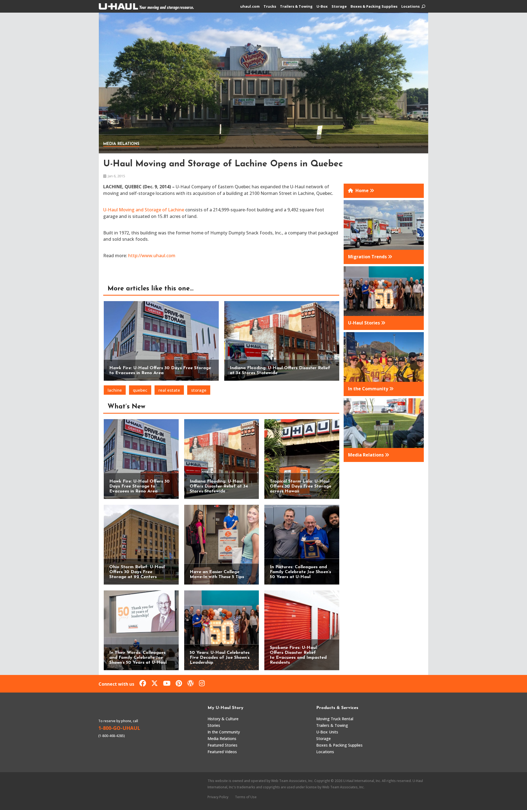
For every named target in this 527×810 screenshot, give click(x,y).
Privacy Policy (218, 797)
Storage (339, 6)
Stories (214, 725)
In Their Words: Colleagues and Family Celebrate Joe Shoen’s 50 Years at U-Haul (138, 658)
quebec (140, 390)
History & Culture (223, 718)
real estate (169, 390)
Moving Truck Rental (334, 718)
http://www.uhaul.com (151, 256)
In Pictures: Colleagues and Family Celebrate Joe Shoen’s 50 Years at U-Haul (300, 572)
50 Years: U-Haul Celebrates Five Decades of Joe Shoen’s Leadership (220, 658)
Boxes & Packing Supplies (374, 6)
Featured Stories (222, 745)
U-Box (322, 6)
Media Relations (121, 144)
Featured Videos (222, 751)
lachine (115, 390)
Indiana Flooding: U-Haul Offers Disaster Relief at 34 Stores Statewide (219, 486)
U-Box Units (327, 732)
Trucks (270, 6)
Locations (410, 6)
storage (198, 390)
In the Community (224, 732)
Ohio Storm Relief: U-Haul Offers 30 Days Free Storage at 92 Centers (137, 572)
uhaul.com (250, 6)
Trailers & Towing (296, 6)
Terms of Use (246, 797)
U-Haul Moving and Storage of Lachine (143, 210)
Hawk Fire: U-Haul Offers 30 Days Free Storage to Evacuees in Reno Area (139, 486)
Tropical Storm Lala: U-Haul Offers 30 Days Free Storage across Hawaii (300, 486)
